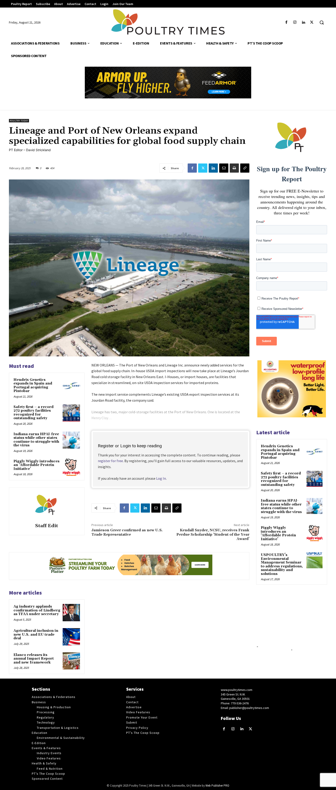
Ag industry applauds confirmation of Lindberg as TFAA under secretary (36, 610)
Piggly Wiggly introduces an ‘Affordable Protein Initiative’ (36, 465)
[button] (321, 22)
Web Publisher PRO (217, 785)
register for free (110, 460)
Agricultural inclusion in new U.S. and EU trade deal (35, 634)
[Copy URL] (244, 168)
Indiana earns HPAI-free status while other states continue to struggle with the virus (36, 440)
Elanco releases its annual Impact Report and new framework (33, 659)
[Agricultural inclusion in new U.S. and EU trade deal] (71, 636)
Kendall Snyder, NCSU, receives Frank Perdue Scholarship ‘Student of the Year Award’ (212, 534)
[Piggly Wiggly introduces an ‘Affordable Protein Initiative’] (71, 467)
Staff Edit (46, 526)
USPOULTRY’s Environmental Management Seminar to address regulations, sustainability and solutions (282, 564)
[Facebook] (286, 22)
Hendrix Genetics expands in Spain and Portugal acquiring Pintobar (32, 385)
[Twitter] (312, 22)
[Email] (223, 168)
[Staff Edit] (46, 506)
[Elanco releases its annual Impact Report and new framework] (71, 661)
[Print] (234, 168)
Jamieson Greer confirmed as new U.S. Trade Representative (127, 532)
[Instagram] (295, 22)
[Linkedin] (303, 22)
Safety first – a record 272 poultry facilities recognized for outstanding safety (33, 413)
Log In (161, 478)
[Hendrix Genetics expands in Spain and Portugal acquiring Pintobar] (71, 386)
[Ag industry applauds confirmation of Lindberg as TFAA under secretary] (71, 612)
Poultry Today (19, 120)
